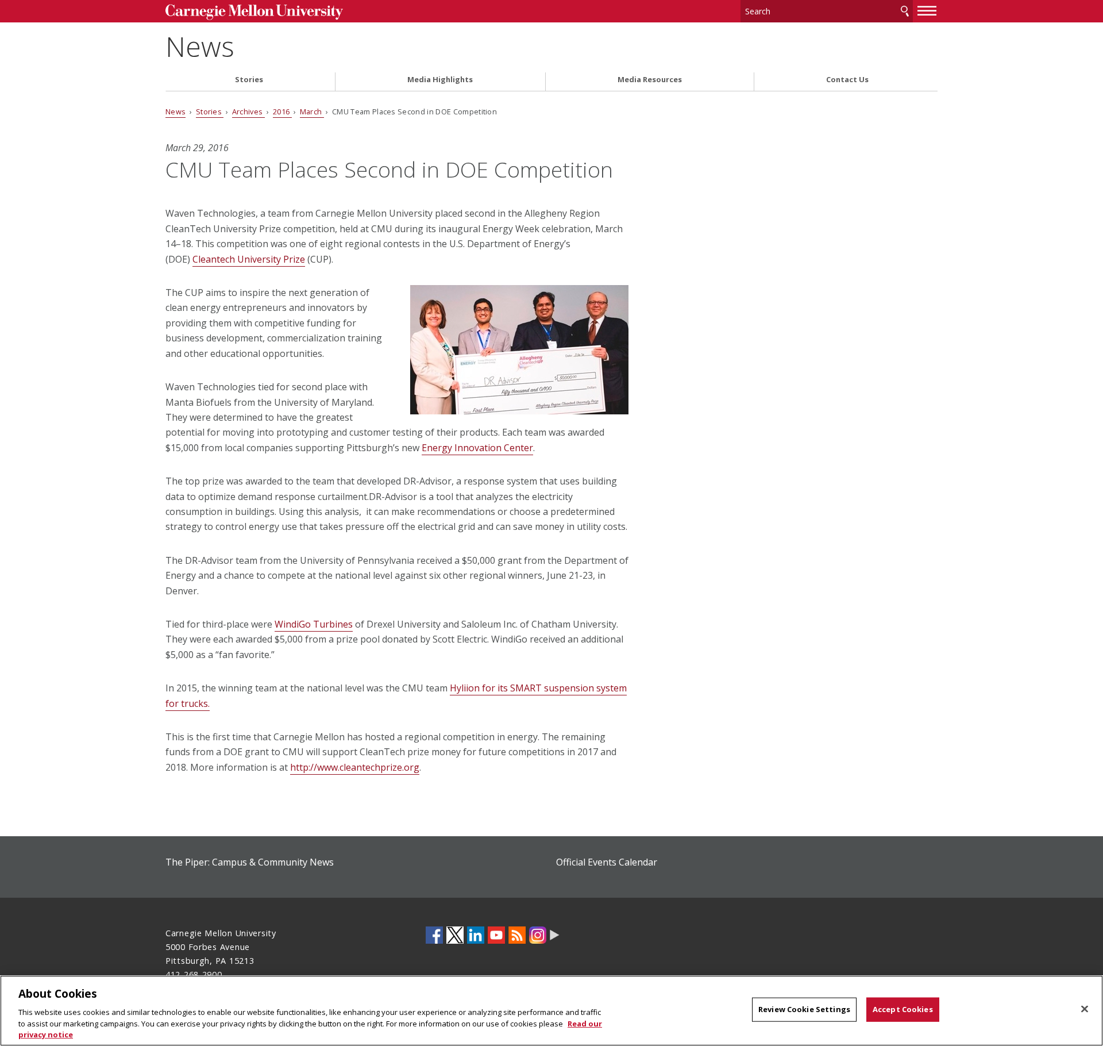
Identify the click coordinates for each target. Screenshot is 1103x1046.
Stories (249, 79)
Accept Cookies (903, 1009)
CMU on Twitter (455, 935)
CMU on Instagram (537, 935)
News (199, 46)
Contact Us (847, 79)
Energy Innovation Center (477, 447)
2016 (282, 111)
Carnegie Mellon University (254, 12)
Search (905, 11)
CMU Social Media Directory (555, 935)
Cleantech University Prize (248, 259)
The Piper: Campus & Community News (249, 862)
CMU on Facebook (434, 935)
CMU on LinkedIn (475, 935)
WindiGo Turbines (314, 624)
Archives (248, 111)
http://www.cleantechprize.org (354, 767)
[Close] (1084, 1009)
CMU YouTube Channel (496, 935)
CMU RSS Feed (517, 935)
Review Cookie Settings (804, 1009)
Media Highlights (440, 79)
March (312, 111)
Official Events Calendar (606, 862)
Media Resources (650, 79)
